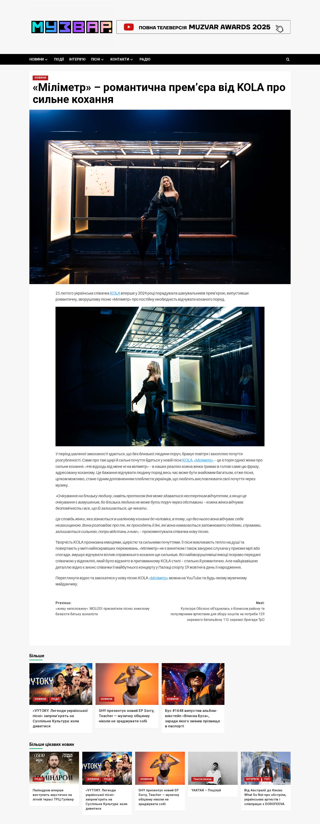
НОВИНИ (36, 59)
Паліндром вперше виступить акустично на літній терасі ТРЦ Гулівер (53, 794)
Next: (217, 611)
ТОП (267, 779)
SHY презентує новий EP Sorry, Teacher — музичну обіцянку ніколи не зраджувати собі (126, 715)
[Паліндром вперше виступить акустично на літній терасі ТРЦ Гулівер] (54, 768)
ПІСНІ (95, 59)
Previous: (103, 608)
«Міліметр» (204, 460)
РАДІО (145, 59)
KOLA (115, 293)
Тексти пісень (202, 779)
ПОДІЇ (59, 59)
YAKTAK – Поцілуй (206, 790)
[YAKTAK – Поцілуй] (213, 768)
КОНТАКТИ (119, 59)
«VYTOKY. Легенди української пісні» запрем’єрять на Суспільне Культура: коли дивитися (106, 799)
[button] (288, 59)
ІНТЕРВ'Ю (252, 779)
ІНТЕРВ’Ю (77, 59)
